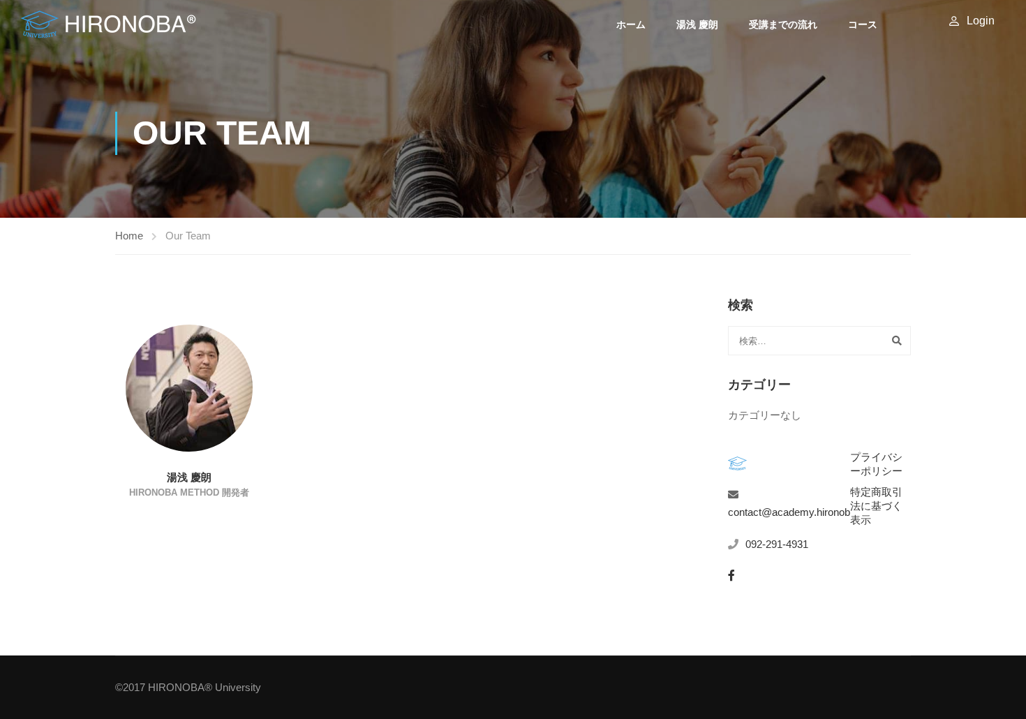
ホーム (631, 24)
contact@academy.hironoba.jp (797, 512)
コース (862, 24)
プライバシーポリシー (876, 464)
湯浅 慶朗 (697, 24)
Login (981, 21)
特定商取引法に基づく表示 (876, 506)
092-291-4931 (776, 544)
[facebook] (731, 575)
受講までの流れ (783, 24)
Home (129, 236)
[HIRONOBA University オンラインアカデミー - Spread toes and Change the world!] (108, 24)
